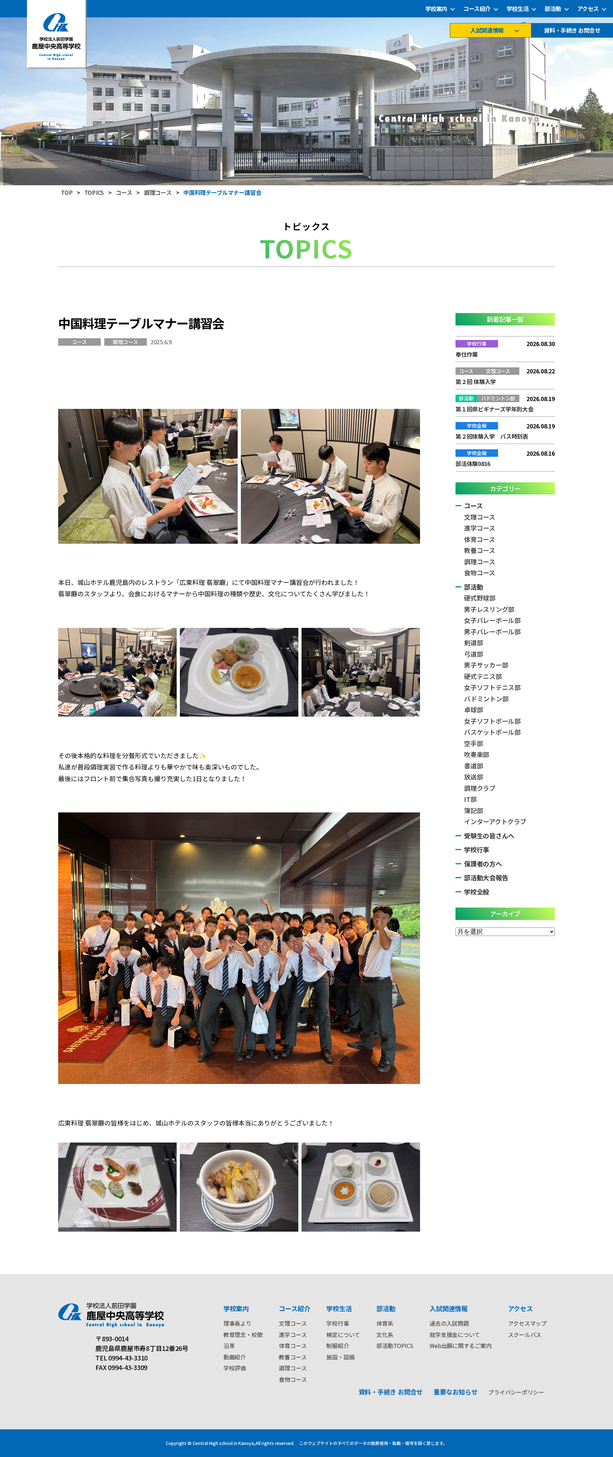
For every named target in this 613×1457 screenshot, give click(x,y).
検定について (343, 1334)
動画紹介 (234, 1357)
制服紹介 (337, 1345)
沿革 (229, 1345)
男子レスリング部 (489, 609)
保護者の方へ (483, 863)
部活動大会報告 (486, 877)
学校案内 (436, 8)
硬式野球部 (480, 597)
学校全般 (476, 891)
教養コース (479, 550)
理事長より (237, 1323)
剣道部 (473, 642)
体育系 (384, 1323)
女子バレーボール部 (492, 620)
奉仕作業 (466, 354)
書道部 (473, 765)
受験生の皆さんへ (489, 835)
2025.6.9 (161, 342)
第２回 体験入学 (475, 381)
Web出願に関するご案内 (460, 1345)
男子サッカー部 (486, 664)
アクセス (588, 8)
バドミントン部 (486, 698)
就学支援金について (455, 1334)
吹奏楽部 (476, 754)
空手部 (473, 743)
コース (79, 341)
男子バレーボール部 (492, 631)
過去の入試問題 (449, 1323)
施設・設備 (340, 1357)
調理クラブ (480, 788)
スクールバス (525, 1334)
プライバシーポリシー (516, 1392)
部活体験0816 (472, 463)
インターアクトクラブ (495, 821)
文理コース (479, 516)
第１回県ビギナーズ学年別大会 (494, 409)
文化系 (384, 1334)
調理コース (125, 341)
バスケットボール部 (492, 731)
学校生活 (518, 8)
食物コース (479, 572)
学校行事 (476, 849)
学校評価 (234, 1368)
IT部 (470, 799)
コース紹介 (477, 8)
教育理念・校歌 (243, 1334)
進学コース (479, 527)
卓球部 (473, 709)
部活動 (553, 8)
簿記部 (473, 810)
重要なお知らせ (455, 1391)
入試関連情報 (486, 30)
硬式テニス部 (483, 676)
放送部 (473, 776)
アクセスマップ (527, 1323)
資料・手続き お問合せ (572, 30)
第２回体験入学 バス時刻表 (491, 436)
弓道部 (473, 653)
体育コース (479, 539)
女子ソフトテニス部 (492, 687)
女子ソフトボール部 (492, 720)
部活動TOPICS (394, 1345)
